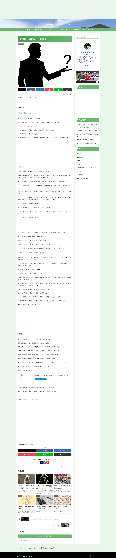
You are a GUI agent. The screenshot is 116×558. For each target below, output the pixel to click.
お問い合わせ (80, 157)
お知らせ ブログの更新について (86, 139)
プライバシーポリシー (83, 153)
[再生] (78, 82)
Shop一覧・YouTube (82, 178)
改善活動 (31, 444)
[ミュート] (95, 82)
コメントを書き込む (45, 536)
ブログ (78, 164)
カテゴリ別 (80, 174)
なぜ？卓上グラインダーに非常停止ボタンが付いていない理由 (87, 126)
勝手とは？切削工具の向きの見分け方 (87, 143)
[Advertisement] (40, 9)
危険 (26, 444)
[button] (67, 89)
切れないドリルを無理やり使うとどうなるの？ (87, 135)
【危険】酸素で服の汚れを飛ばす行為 (87, 130)
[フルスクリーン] (97, 82)
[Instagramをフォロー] (44, 462)
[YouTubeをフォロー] (47, 462)
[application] (87, 77)
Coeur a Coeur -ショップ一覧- (85, 167)
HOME (78, 160)
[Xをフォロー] (41, 462)
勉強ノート (21, 444)
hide (22, 107)
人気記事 (79, 171)
